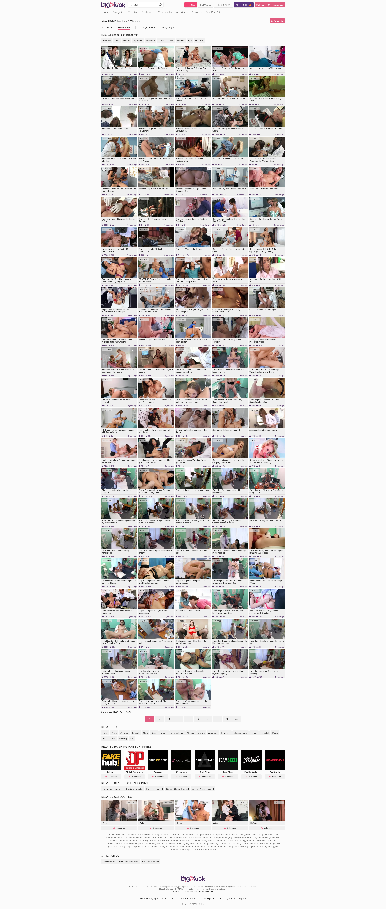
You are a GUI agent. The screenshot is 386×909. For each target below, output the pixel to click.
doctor (254, 733)
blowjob (136, 733)
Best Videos (106, 27)
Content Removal (187, 898)
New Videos (124, 27)
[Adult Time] (205, 760)
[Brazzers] (158, 760)
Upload (243, 898)
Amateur (107, 40)
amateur (124, 733)
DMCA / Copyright (148, 898)
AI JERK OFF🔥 (243, 5)
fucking (123, 738)
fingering (225, 733)
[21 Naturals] (181, 760)
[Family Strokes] (251, 760)
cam (145, 733)
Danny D (154, 789)
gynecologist (177, 733)
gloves (201, 733)
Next (236, 719)
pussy (275, 733)
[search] (160, 4)
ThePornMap (109, 861)
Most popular (165, 12)
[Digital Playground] (134, 760)
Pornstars (133, 12)
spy (132, 738)
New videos (182, 12)
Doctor (126, 40)
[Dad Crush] (275, 760)
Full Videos (205, 5)
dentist (112, 738)
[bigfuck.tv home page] (113, 5)
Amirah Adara (203, 789)
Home (106, 12)
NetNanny (209, 891)
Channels (197, 12)
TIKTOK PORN (223, 5)
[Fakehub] (111, 760)
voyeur (164, 733)
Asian (117, 40)
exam (105, 733)
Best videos (148, 12)
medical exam (240, 733)
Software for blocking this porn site (187, 891)
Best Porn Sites (214, 12)
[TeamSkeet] (228, 760)
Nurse (161, 40)
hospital (265, 733)
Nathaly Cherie (177, 789)
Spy (190, 40)
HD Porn (199, 40)
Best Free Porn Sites (128, 861)
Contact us (168, 898)
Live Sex (191, 5)
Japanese (137, 40)
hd (104, 738)
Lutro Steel (133, 789)
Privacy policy (227, 898)
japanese (213, 733)
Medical (180, 40)
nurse (154, 733)
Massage (150, 40)
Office (170, 40)
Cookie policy (208, 898)
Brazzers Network (150, 861)
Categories (118, 12)
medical (190, 733)
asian (114, 733)
